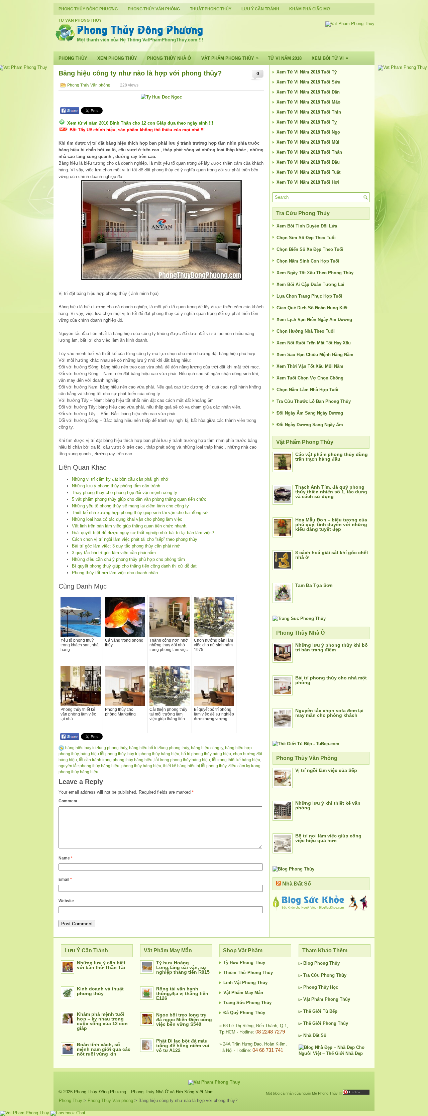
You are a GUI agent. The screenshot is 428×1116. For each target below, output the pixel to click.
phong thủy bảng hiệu (141, 766)
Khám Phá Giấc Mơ (309, 9)
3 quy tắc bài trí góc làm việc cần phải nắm (114, 552)
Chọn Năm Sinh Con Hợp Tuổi (308, 261)
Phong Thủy (73, 58)
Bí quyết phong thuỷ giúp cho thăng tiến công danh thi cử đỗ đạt (134, 566)
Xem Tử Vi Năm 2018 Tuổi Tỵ (307, 122)
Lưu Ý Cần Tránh (260, 9)
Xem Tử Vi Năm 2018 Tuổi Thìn (309, 112)
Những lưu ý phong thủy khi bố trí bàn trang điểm (331, 647)
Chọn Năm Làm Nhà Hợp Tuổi (307, 389)
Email (65, 879)
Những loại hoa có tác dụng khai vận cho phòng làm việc (127, 519)
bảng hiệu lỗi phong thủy (103, 754)
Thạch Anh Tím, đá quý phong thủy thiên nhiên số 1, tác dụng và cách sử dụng (331, 491)
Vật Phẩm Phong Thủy (229, 58)
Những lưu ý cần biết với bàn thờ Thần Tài (101, 965)
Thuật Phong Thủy (210, 9)
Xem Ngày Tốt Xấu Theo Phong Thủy (315, 272)
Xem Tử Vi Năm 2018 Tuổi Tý (307, 71)
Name (66, 858)
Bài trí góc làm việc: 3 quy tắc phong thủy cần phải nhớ (126, 545)
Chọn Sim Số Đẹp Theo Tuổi (306, 237)
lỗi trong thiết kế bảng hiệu (236, 760)
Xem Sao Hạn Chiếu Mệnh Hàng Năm (315, 354)
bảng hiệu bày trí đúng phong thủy (96, 748)
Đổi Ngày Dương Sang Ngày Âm (310, 424)
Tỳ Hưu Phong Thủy (244, 962)
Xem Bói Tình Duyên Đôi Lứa (307, 225)
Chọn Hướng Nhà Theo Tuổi (306, 331)
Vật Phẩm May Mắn (243, 992)
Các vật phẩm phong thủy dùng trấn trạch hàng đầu (331, 457)
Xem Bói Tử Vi (330, 58)
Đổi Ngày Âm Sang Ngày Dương (310, 413)
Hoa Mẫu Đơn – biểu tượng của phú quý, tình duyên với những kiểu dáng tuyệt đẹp (331, 524)
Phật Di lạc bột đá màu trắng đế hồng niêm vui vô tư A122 (182, 1045)
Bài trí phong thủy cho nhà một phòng (331, 680)
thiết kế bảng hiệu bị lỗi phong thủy (194, 766)
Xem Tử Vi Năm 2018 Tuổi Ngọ (308, 132)
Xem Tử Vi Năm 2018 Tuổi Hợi (308, 182)
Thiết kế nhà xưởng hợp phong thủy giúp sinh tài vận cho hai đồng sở (140, 512)
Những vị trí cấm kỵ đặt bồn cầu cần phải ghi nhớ (120, 479)
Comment (68, 801)
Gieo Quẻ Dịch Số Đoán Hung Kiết (312, 307)
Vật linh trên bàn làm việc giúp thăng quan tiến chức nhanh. (130, 525)
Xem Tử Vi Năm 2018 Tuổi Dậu (308, 162)
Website (66, 901)
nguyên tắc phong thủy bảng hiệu (89, 766)
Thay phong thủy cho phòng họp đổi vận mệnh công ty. (125, 492)
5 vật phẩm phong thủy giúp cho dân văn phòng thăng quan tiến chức (139, 499)
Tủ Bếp (330, 1011)
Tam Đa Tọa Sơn (314, 585)
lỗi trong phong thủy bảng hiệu (182, 760)
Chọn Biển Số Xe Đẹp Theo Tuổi (310, 249)
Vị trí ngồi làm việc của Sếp (326, 770)
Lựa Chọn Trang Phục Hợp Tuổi (309, 296)
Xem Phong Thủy (117, 58)
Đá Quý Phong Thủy (244, 1012)
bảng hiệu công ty (207, 748)
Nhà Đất (311, 1035)
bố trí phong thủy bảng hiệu (206, 754)
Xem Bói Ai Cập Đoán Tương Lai (310, 284)
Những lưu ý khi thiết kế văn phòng (327, 805)
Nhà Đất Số (296, 884)
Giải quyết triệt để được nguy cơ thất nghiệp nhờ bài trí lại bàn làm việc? (143, 532)
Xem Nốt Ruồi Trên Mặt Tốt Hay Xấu (314, 342)
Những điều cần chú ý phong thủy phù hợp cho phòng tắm (128, 559)
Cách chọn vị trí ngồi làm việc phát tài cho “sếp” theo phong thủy (134, 539)
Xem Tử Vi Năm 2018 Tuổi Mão (308, 102)
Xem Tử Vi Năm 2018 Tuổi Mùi (308, 142)
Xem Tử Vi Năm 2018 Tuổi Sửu (308, 82)
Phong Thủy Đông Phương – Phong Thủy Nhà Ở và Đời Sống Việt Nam (144, 1091)
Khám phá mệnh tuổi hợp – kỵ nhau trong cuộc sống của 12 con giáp (102, 1021)
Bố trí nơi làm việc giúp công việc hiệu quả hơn (328, 838)
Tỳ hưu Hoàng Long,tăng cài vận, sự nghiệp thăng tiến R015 (183, 967)
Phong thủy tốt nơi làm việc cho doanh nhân (115, 572)
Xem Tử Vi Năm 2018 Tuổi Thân (309, 152)
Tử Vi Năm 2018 (285, 58)
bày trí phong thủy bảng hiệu (153, 754)
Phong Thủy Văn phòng (154, 9)
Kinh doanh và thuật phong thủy (100, 991)
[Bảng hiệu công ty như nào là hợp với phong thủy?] (161, 230)
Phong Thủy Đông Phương (88, 9)
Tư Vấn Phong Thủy (80, 20)
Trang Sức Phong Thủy (247, 1002)
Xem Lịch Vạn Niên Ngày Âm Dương (314, 319)
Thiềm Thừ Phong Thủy (248, 972)
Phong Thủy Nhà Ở (169, 58)
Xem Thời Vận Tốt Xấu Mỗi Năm (310, 366)
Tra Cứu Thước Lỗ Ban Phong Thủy (314, 401)
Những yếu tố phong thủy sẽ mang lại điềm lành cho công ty (130, 505)
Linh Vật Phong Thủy (245, 982)
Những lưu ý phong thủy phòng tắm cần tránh (116, 485)
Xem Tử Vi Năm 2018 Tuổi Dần (308, 92)
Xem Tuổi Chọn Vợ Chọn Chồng (310, 377)
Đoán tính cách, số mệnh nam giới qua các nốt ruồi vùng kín (103, 1049)
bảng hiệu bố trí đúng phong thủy (159, 748)
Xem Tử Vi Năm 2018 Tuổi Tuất (308, 172)
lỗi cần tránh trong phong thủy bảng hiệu (115, 760)
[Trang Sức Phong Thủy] (299, 618)
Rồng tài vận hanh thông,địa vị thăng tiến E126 (182, 993)
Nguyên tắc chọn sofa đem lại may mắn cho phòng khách (329, 713)
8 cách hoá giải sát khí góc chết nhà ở (331, 555)
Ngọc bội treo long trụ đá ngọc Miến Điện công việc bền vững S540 (184, 1019)
